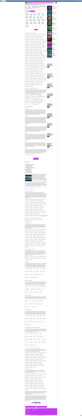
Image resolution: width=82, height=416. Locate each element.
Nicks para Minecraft (29, 166)
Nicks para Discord (28, 169)
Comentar (36, 404)
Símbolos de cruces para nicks (30, 167)
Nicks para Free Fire (28, 410)
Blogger (42, 415)
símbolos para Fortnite (35, 250)
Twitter (33, 402)
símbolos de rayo (43, 254)
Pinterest (35, 402)
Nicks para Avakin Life (29, 172)
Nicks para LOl (34, 410)
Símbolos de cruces (28, 414)
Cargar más (36, 29)
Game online (29, 2)
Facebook (39, 402)
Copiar (27, 14)
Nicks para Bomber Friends (29, 164)
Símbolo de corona (27, 411)
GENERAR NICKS (32, 11)
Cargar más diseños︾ (36, 158)
